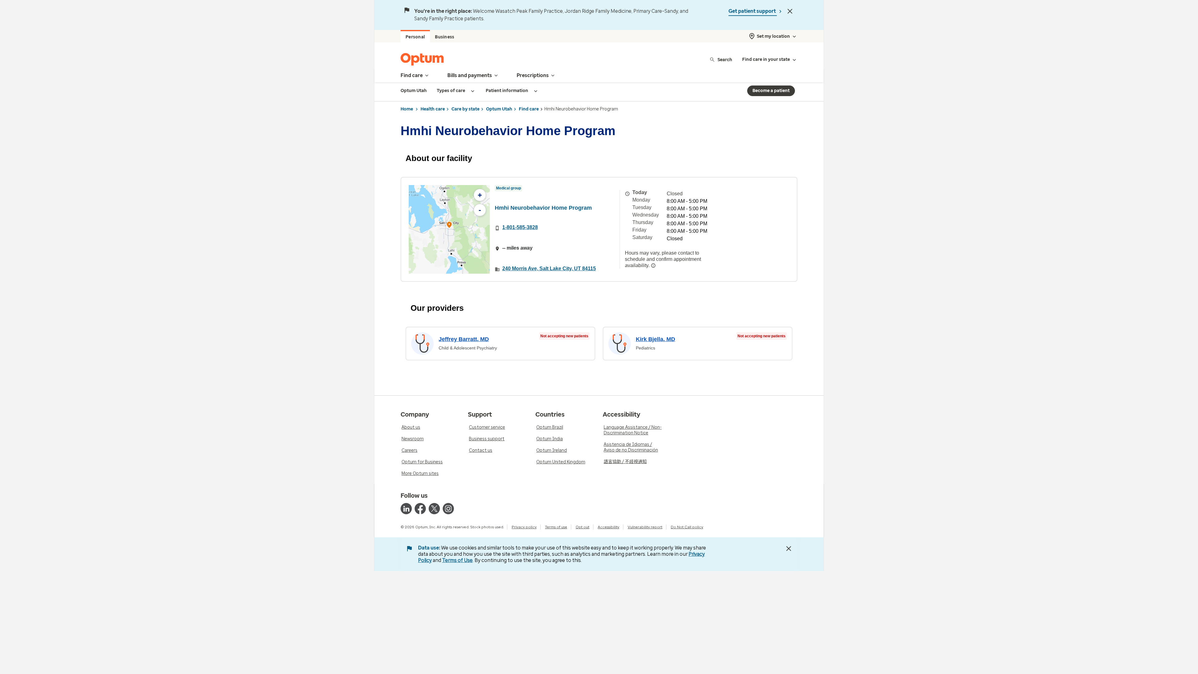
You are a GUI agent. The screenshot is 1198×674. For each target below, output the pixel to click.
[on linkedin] (406, 508)
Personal (415, 37)
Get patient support (752, 11)
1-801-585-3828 (520, 227)
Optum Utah (499, 109)
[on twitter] (434, 508)
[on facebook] (420, 508)
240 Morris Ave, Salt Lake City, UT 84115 (549, 268)
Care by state (465, 109)
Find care (529, 109)
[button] (449, 225)
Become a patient (771, 90)
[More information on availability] (653, 265)
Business (444, 37)
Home (407, 109)
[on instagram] (448, 508)
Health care (433, 109)
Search (725, 59)
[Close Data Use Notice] (788, 548)
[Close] (790, 11)
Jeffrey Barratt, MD (464, 339)
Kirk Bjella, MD (655, 339)
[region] (449, 229)
